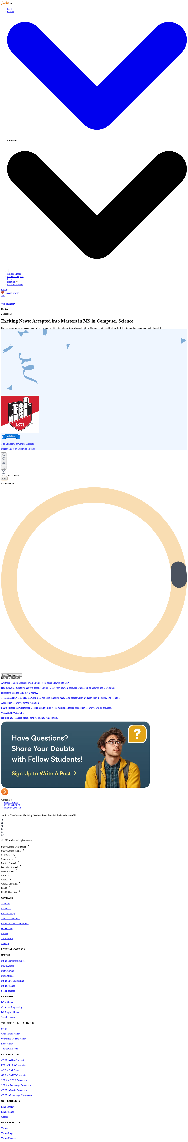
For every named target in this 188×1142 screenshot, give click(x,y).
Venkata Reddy (8, 304)
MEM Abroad (7, 966)
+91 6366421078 (12, 805)
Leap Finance (7, 1112)
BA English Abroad (10, 1012)
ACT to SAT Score (10, 1070)
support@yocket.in (12, 807)
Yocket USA (7, 938)
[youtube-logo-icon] (94, 823)
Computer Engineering (11, 1007)
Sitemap (5, 943)
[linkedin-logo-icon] (94, 832)
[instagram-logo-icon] (94, 829)
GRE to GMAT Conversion (14, 1075)
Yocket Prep (6, 1133)
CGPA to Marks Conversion (14, 1090)
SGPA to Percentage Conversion (16, 1085)
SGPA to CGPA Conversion (14, 1080)
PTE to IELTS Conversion (13, 1065)
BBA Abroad (7, 1002)
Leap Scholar (7, 1107)
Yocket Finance (8, 1138)
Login (4, 289)
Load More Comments (11, 675)
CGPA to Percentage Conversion (16, 1095)
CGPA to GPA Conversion (13, 1060)
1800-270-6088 (11, 802)
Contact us (6, 908)
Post (4, 478)
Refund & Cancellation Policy (15, 923)
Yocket (4, 1128)
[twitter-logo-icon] (94, 826)
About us (5, 903)
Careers (4, 933)
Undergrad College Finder (13, 1038)
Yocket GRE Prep (9, 1048)
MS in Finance (8, 986)
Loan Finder (7, 1043)
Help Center (6, 928)
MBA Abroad (7, 971)
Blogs (4, 1028)
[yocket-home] (4, 794)
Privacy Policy (8, 913)
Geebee (4, 1117)
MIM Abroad (7, 976)
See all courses (8, 991)
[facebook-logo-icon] (94, 820)
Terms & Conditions (10, 918)
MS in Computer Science (13, 961)
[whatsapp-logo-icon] (94, 835)
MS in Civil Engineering (12, 981)
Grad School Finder (10, 1033)
